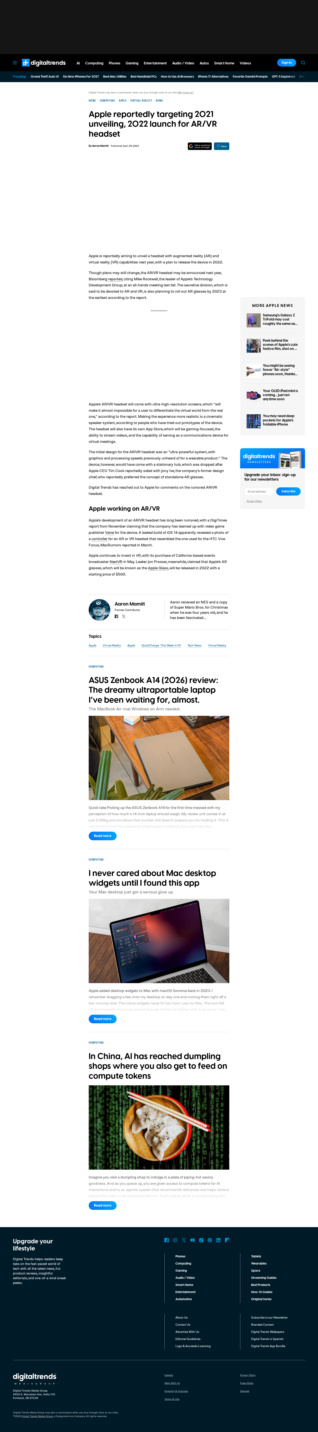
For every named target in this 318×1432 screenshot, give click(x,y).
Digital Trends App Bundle (268, 1346)
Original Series (261, 1299)
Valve (109, 532)
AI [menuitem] (78, 63)
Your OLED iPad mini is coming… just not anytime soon (280, 395)
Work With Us (172, 1383)
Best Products (260, 1285)
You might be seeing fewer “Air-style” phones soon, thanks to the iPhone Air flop (279, 372)
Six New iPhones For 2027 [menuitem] (81, 77)
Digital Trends (36, 69)
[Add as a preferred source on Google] (200, 146)
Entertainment (185, 1292)
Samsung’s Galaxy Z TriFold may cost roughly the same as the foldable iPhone (279, 321)
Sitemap (244, 1391)
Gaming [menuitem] (132, 63)
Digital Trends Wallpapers (267, 1331)
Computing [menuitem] (94, 63)
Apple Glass (158, 567)
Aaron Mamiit (100, 146)
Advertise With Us (187, 1331)
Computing (183, 1263)
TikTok (201, 1240)
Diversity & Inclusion (176, 1391)
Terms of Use (171, 1399)
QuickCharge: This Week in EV (161, 645)
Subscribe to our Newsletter (269, 1317)
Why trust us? (186, 92)
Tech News (195, 645)
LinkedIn (218, 1240)
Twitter (184, 1240)
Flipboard (227, 1240)
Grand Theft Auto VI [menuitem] (45, 77)
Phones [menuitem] (114, 63)
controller (100, 538)
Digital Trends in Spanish (267, 1339)
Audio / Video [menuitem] (183, 63)
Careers (168, 1375)
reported (115, 278)
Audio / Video (185, 1278)
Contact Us (182, 1324)
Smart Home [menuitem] (224, 63)
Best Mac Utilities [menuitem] (114, 77)
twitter (123, 616)
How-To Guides (261, 1292)
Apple (92, 645)
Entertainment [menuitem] (155, 63)
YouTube (192, 1240)
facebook (116, 616)
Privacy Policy (254, 501)
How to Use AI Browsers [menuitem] (177, 77)
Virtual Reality (112, 645)
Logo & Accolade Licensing (193, 1346)
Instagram (175, 1240)
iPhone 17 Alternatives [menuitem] (213, 77)
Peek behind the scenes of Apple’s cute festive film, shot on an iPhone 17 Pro (281, 347)
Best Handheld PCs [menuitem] (144, 77)
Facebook (166, 1240)
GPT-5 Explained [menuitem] (283, 77)
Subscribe (288, 491)
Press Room (247, 1383)
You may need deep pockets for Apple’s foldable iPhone (278, 420)
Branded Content (262, 1324)
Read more (102, 836)
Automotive (183, 1299)
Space (255, 1271)
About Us (181, 1317)
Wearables (259, 1263)
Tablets (256, 1256)
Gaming (181, 1271)
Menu (15, 62)
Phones (180, 1256)
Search (303, 62)
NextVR (116, 561)
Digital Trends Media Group (37, 1416)
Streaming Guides (263, 1278)
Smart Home (184, 1285)
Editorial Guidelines (188, 1339)
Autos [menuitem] (204, 63)
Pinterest (210, 1240)
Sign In (286, 62)
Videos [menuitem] (245, 63)
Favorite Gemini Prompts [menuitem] (250, 77)
